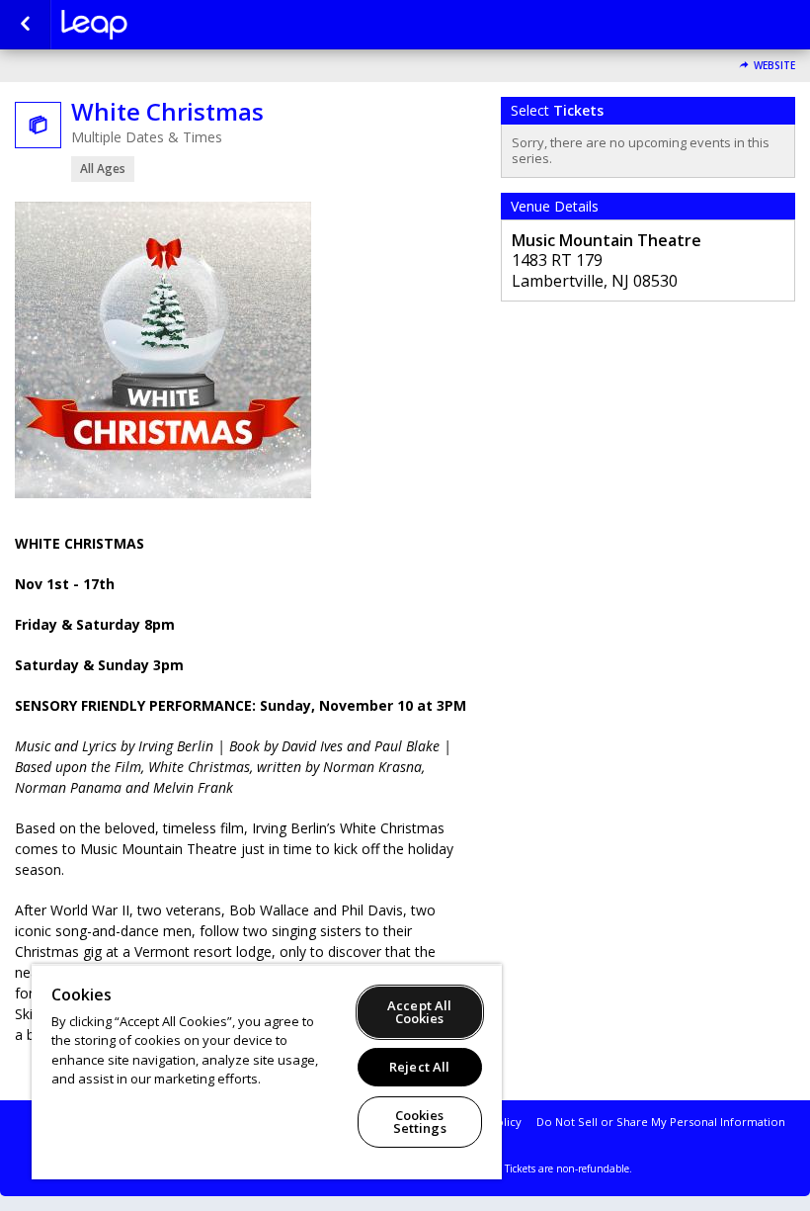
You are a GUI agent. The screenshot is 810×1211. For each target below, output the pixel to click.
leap (160, 25)
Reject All (419, 1067)
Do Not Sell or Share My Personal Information (660, 1121)
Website (774, 65)
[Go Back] (25, 24)
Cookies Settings (419, 1121)
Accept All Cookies (419, 1011)
